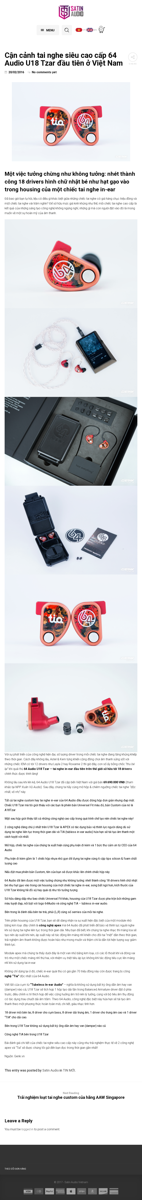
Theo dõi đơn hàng (15, 1169)
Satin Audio (50, 1070)
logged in (27, 1129)
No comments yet (44, 72)
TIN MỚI (69, 1070)
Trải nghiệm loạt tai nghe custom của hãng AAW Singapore (71, 1096)
